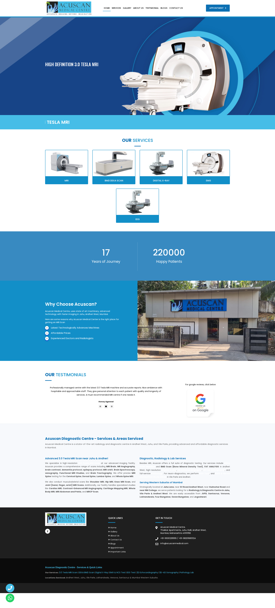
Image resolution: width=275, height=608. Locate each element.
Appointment (216, 8)
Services (116, 8)
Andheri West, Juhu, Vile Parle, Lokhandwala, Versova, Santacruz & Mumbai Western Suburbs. (112, 577)
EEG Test (131, 572)
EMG (208, 180)
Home (107, 8)
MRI (67, 180)
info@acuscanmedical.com (174, 543)
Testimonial (152, 8)
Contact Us (176, 8)
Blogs (164, 8)
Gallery (127, 8)
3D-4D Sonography (168, 572)
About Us (138, 8)
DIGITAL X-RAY (161, 180)
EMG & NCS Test (117, 572)
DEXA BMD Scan (86, 572)
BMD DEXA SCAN (114, 180)
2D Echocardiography (147, 572)
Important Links (118, 551)
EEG (137, 219)
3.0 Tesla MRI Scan (68, 572)
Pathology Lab (187, 572)
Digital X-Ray (101, 572)
